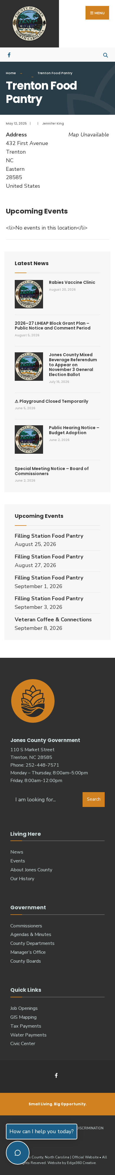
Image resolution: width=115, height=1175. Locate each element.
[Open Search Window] (105, 54)
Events (17, 861)
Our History (22, 878)
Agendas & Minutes (30, 934)
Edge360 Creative (81, 1162)
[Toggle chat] (17, 1153)
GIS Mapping (23, 1017)
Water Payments (28, 1035)
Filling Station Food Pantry (49, 535)
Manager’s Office (28, 952)
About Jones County (31, 870)
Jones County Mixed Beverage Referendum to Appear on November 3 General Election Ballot (73, 365)
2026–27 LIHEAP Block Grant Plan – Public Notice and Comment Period (53, 325)
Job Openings (24, 1008)
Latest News (32, 263)
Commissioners (26, 926)
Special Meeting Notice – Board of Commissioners (52, 471)
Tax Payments (25, 1026)
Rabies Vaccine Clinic (72, 282)
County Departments (32, 943)
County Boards (25, 961)
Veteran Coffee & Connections (53, 619)
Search (94, 799)
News (16, 852)
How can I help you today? (41, 1131)
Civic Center (22, 1043)
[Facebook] (9, 54)
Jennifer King (53, 123)
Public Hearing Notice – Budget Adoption (74, 430)
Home (11, 73)
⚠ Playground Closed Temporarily (51, 401)
